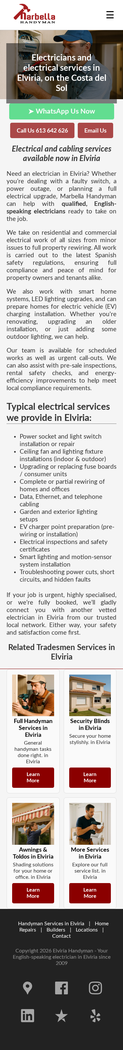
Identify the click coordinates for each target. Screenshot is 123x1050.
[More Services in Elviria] (90, 824)
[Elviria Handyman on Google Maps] (27, 999)
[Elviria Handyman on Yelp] (95, 1027)
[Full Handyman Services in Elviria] (33, 695)
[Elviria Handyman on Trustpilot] (62, 1027)
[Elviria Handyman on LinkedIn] (27, 1027)
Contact (61, 936)
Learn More (33, 777)
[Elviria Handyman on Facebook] (62, 999)
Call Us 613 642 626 (42, 131)
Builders (56, 929)
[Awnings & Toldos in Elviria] (33, 824)
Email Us (95, 131)
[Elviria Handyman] (36, 15)
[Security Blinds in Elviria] (90, 695)
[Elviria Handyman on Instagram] (95, 999)
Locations (87, 929)
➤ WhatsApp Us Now (61, 111)
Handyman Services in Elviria (51, 923)
